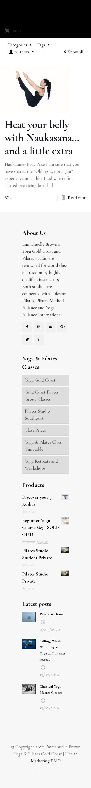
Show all (75, 52)
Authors (21, 52)
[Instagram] (51, 770)
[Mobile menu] (85, 9)
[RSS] (58, 770)
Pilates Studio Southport (37, 414)
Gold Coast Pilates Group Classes (42, 395)
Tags (41, 45)
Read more (78, 198)
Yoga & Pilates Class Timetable (43, 445)
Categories (17, 45)
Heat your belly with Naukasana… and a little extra (42, 137)
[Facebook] (33, 770)
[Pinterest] (45, 770)
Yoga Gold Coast (40, 380)
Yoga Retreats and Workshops (41, 464)
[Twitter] (39, 770)
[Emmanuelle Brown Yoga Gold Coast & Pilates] (45, 11)
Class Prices (35, 430)
